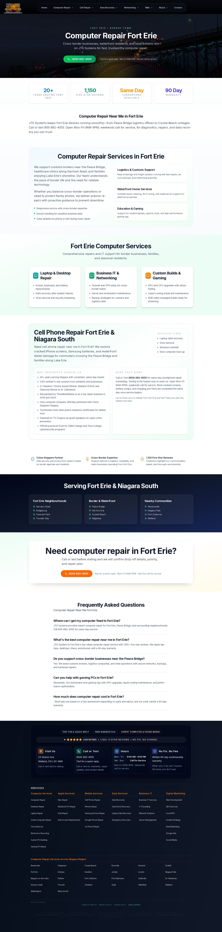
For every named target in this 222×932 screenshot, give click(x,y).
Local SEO (170, 813)
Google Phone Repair (94, 820)
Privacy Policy (105, 905)
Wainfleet (142, 885)
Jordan (115, 872)
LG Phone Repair (92, 826)
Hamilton (88, 872)
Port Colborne (91, 878)
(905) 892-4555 (81, 59)
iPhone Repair (91, 806)
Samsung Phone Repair (95, 813)
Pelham (61, 878)
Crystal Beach (90, 865)
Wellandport (36, 891)
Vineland (88, 885)
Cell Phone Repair (92, 800)
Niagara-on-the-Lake (40, 878)
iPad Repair (63, 813)
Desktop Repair (37, 806)
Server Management (147, 820)
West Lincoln (63, 891)
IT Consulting (144, 806)
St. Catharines (171, 878)
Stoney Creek (37, 885)
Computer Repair (38, 800)
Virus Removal (37, 826)
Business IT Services (148, 800)
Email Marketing (172, 826)
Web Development (174, 800)
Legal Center (134, 905)
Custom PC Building (39, 840)
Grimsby (61, 872)
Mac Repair (63, 800)
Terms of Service (89, 905)
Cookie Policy (120, 905)
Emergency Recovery (121, 820)
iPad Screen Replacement (69, 820)
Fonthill (168, 865)
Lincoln (141, 872)
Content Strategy (173, 820)
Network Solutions (147, 813)
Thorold (61, 885)
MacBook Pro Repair (67, 806)
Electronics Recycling (40, 833)
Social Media (171, 840)
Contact (178, 7)
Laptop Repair (37, 813)
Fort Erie (34, 872)
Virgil (114, 885)
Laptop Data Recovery (121, 813)
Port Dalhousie (118, 878)
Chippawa (62, 865)
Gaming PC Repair (38, 846)
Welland (168, 885)
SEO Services (172, 806)
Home (44, 7)
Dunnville (115, 865)
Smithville (142, 878)
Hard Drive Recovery (121, 806)
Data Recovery (118, 800)
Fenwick (141, 865)
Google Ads (171, 833)
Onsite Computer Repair (41, 820)
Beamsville (35, 865)
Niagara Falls (170, 872)
